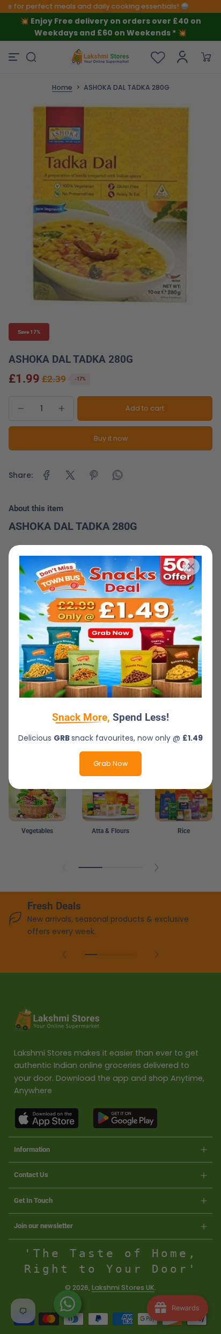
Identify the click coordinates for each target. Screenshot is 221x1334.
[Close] (191, 566)
